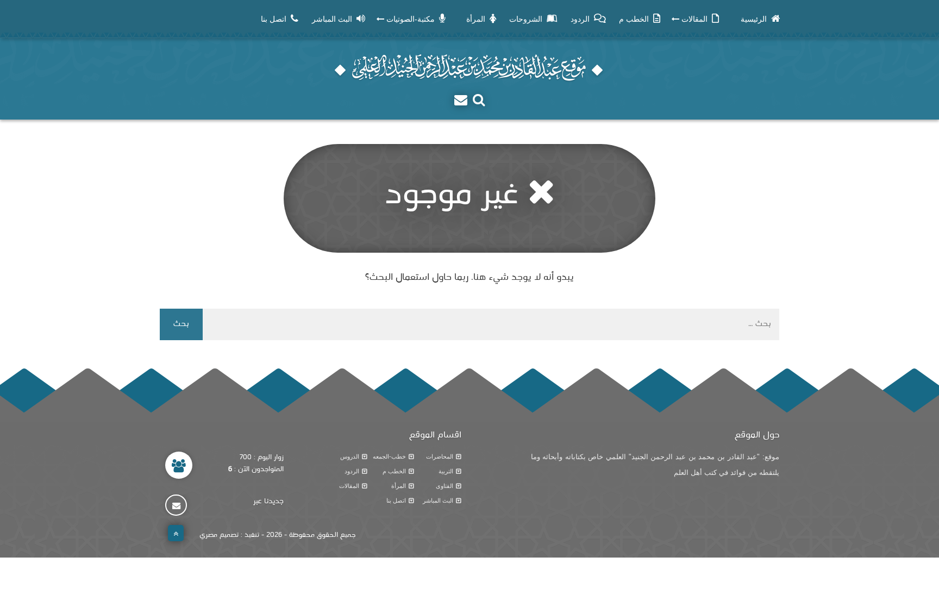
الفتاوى (444, 486)
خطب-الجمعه (389, 456)
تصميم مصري (219, 535)
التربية (446, 471)
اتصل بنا (396, 500)
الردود (352, 471)
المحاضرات (439, 456)
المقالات (349, 486)
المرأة (398, 486)
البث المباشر (438, 500)
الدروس (349, 456)
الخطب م (394, 471)
